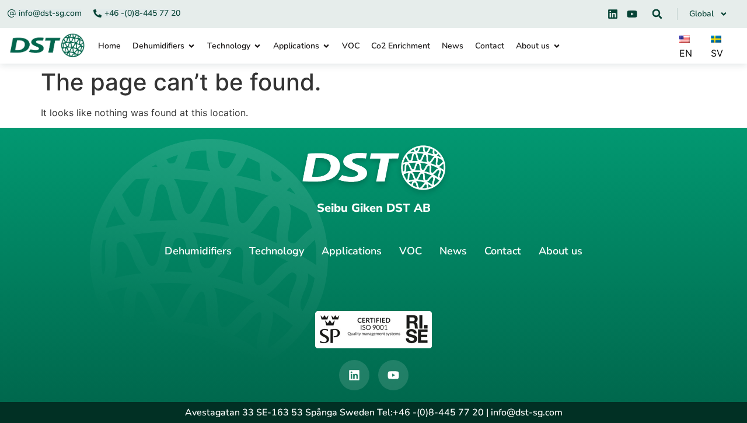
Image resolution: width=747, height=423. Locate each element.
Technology (276, 251)
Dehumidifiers (198, 251)
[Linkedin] (613, 14)
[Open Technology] (257, 46)
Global (701, 13)
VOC (410, 251)
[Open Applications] (326, 46)
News (453, 251)
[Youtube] (632, 14)
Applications (352, 251)
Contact (502, 251)
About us (560, 251)
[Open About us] (557, 46)
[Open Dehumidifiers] (191, 46)
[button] (657, 14)
